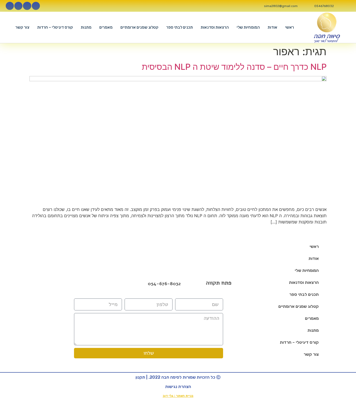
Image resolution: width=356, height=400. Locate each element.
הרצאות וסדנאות (215, 27)
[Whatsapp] (10, 6)
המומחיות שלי (248, 27)
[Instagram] (27, 6)
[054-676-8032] (142, 284)
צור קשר (22, 27)
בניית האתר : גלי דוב (178, 396)
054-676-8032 (164, 283)
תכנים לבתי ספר (179, 27)
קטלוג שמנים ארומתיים (139, 27)
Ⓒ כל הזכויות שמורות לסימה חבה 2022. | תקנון (178, 377)
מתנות (86, 27)
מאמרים (106, 27)
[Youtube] (18, 6)
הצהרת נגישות (178, 386)
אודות (272, 27)
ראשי (289, 27)
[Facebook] (91, 283)
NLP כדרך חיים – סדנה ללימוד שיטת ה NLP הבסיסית (234, 67)
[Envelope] (104, 283)
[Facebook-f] (36, 6)
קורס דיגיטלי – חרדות (55, 27)
